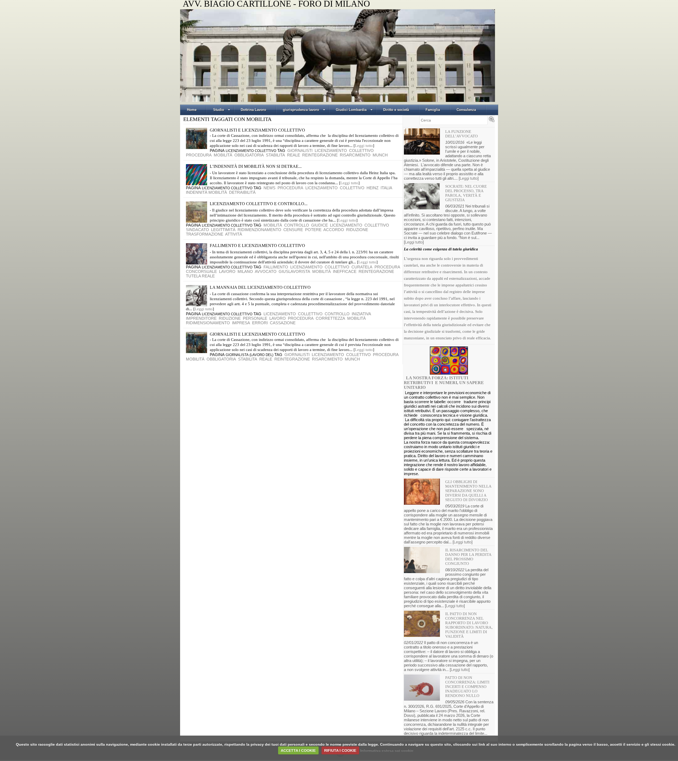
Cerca (491, 121)
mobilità (223, 155)
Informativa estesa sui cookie (386, 750)
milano (245, 271)
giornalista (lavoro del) (249, 355)
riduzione (357, 229)
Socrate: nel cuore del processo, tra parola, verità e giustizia (466, 193)
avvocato (265, 271)
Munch (380, 155)
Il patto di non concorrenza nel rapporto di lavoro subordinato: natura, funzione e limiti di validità (469, 625)
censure (293, 229)
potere (313, 229)
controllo (296, 225)
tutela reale (200, 276)
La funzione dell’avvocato (461, 133)
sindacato (197, 229)
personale (255, 318)
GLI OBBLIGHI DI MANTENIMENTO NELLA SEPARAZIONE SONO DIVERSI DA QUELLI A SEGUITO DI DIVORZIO (468, 491)
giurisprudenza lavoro (301, 110)
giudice (319, 225)
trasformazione (204, 234)
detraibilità (242, 192)
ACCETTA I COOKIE (298, 750)
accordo (333, 229)
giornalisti (300, 150)
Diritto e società (396, 110)
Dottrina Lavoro (253, 110)
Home (192, 110)
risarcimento (355, 155)
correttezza (330, 318)
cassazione (283, 323)
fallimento (276, 267)
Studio (218, 110)
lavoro (227, 271)
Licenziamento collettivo (251, 151)
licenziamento (331, 150)
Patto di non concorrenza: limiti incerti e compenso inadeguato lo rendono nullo (467, 687)
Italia (386, 188)
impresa (241, 323)
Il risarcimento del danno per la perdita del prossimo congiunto (468, 557)
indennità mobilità (206, 192)
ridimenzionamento (259, 229)
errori (260, 323)
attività (233, 234)
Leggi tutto (364, 145)
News (269, 188)
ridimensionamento (208, 323)
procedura (199, 155)
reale (293, 155)
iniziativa (361, 314)
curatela (361, 267)
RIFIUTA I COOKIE (340, 750)
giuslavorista (294, 271)
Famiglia (433, 110)
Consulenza (466, 110)
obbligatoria (249, 155)
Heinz (372, 188)
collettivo (361, 150)
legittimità (223, 229)
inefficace (344, 271)
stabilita (275, 155)
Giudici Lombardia (351, 110)
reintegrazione (320, 155)
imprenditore (201, 318)
